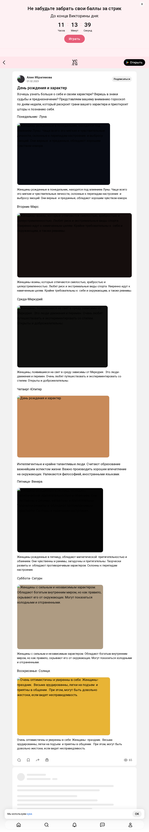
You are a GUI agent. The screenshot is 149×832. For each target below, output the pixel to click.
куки (29, 813)
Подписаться (122, 79)
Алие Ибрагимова (39, 77)
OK (137, 814)
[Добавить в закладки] (28, 760)
